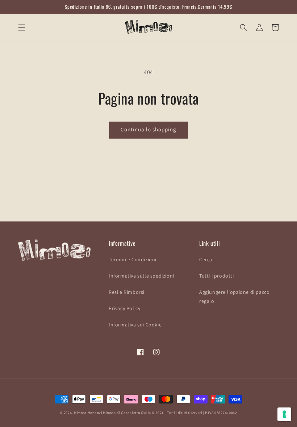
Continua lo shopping (148, 129)
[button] (22, 27)
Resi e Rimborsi (127, 292)
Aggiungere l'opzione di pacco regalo (234, 296)
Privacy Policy (124, 308)
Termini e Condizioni (132, 259)
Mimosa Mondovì (88, 412)
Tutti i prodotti (216, 275)
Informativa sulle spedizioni (141, 275)
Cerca (205, 259)
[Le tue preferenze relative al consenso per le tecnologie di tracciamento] (284, 414)
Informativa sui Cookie (135, 324)
